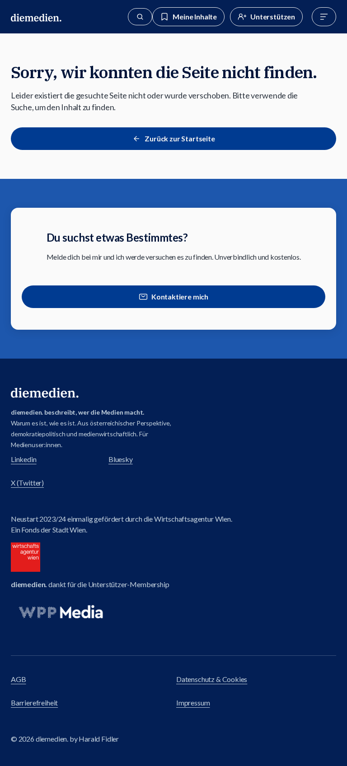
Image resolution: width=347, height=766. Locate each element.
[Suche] (140, 16)
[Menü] (324, 16)
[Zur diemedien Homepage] (36, 16)
